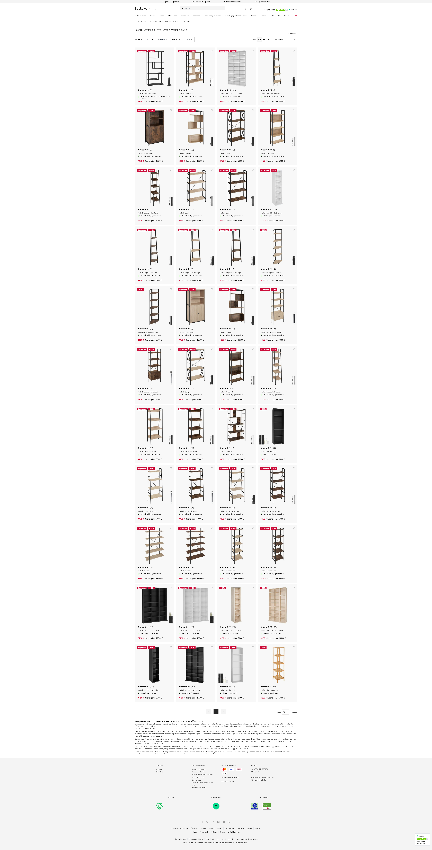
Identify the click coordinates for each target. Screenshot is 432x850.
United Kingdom (234, 832)
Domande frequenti (199, 769)
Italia (195, 832)
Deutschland (229, 828)
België (203, 828)
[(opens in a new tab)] (216, 806)
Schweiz (212, 828)
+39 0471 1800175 (261, 769)
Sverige (222, 832)
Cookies (231, 839)
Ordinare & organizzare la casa (166, 21)
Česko (219, 828)
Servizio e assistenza (198, 765)
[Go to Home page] (145, 8)
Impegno (171, 797)
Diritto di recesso (198, 777)
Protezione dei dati (196, 839)
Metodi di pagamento (229, 765)
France (257, 828)
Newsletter (160, 772)
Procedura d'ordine (199, 772)
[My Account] (245, 9)
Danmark (240, 828)
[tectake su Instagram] (218, 822)
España (249, 828)
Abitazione (147, 21)
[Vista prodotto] (259, 39)
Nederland (204, 832)
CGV (207, 839)
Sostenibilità (264, 797)
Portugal (214, 832)
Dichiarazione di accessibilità (248, 839)
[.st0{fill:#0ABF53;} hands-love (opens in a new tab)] (159, 806)
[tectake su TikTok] (213, 822)
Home (137, 21)
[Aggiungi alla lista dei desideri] (171, 51)
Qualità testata (216, 797)
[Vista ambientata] (264, 39)
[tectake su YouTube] (224, 822)
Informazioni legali (219, 839)
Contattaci (258, 772)
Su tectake (159, 765)
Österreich (194, 828)
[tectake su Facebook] (202, 822)
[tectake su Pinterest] (207, 822)
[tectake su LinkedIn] (229, 822)
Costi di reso (196, 780)
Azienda (159, 769)
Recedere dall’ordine (199, 788)
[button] (149, 39)
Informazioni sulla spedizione (202, 774)
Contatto (254, 765)
